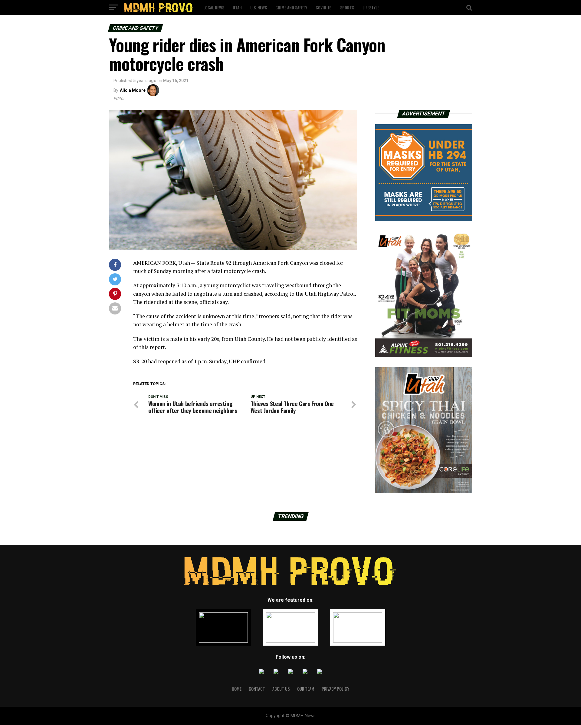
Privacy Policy (335, 689)
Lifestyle (371, 7)
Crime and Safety (291, 7)
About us (281, 689)
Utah (237, 7)
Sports (347, 7)
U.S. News (258, 7)
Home (236, 689)
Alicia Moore (133, 90)
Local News (213, 7)
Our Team (305, 689)
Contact (257, 689)
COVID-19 (324, 7)
